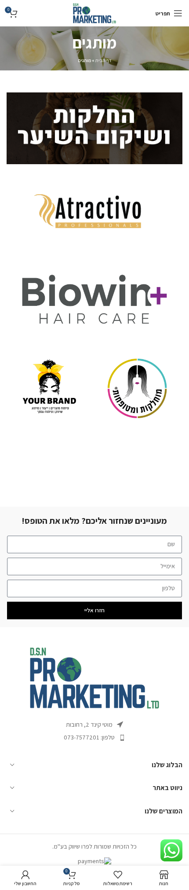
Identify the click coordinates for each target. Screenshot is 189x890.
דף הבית (103, 60)
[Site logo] (94, 13)
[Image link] (94, 677)
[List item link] (94, 737)
